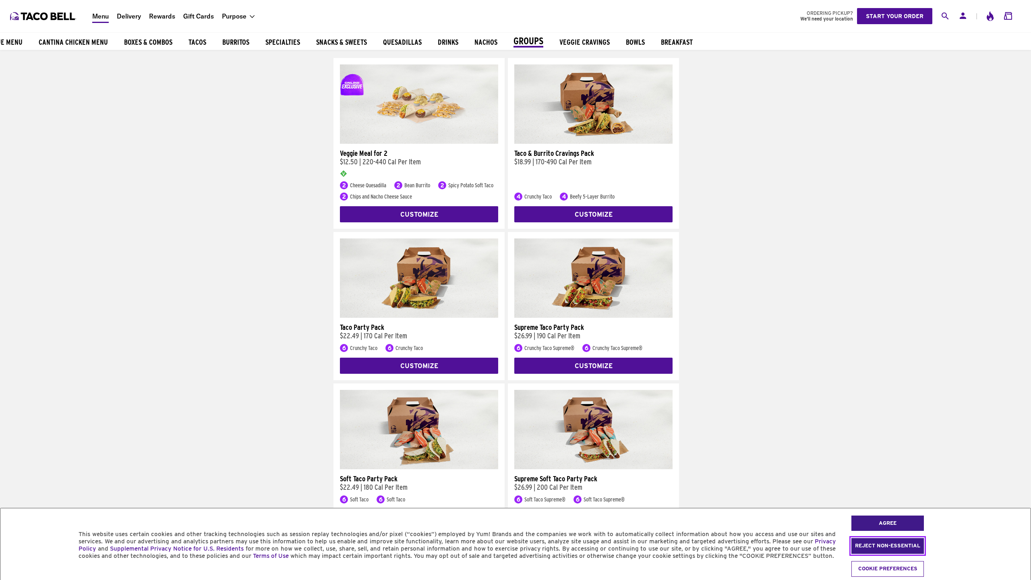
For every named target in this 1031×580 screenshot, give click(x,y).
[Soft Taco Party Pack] (419, 467)
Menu (100, 16)
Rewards (162, 16)
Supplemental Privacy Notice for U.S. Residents (177, 548)
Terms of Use (271, 555)
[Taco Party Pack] (419, 316)
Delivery (129, 16)
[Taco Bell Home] (44, 16)
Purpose (234, 16)
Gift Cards (198, 16)
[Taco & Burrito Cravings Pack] (593, 142)
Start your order (894, 16)
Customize (419, 214)
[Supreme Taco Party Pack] (593, 316)
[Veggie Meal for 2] (419, 142)
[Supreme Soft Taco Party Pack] (593, 467)
